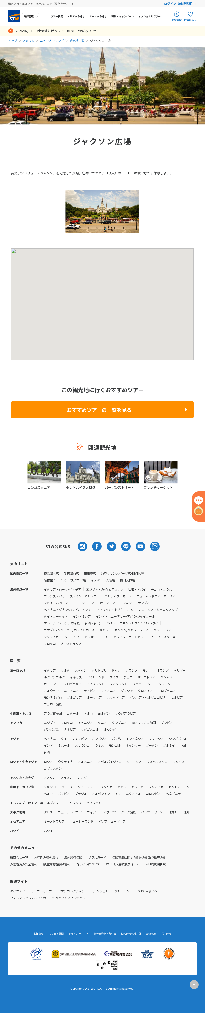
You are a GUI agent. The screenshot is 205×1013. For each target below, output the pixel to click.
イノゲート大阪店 (103, 580)
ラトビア (90, 690)
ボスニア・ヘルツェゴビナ (148, 697)
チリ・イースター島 (162, 637)
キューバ (138, 787)
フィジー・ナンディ (136, 603)
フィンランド (119, 684)
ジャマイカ (156, 787)
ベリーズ (67, 787)
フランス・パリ (54, 596)
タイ (64, 738)
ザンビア (167, 722)
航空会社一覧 (19, 857)
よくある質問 (56, 933)
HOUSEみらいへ (147, 891)
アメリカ (28, 40)
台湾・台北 (92, 623)
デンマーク (163, 684)
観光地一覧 (77, 40)
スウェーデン (142, 684)
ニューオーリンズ (52, 40)
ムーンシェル (100, 891)
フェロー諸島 (53, 704)
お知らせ (39, 933)
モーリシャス (73, 803)
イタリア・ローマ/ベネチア (62, 589)
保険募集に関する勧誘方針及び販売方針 (139, 857)
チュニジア (85, 722)
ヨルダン (104, 713)
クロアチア (145, 690)
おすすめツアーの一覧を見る (99, 409)
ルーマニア (94, 697)
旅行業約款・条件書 (105, 933)
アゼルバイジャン (110, 761)
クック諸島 (128, 812)
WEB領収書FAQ (156, 864)
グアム (159, 812)
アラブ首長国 (53, 713)
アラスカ (67, 777)
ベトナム (50, 738)
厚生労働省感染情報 (56, 864)
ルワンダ (110, 729)
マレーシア (156, 738)
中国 (183, 745)
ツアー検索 (57, 16)
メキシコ (50, 787)
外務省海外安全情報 (23, 864)
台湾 (47, 752)
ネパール (64, 745)
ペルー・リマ (163, 630)
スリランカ (82, 745)
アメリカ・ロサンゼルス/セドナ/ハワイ (131, 623)
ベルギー (180, 670)
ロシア (48, 761)
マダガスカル (90, 729)
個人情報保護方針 (131, 933)
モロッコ (50, 643)
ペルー (48, 793)
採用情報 (166, 933)
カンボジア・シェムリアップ (158, 609)
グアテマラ (85, 787)
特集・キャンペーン (123, 16)
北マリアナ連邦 (179, 812)
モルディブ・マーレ (118, 596)
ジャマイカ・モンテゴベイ (62, 637)
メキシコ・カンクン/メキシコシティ (124, 630)
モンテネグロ (53, 697)
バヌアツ (110, 812)
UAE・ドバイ (137, 589)
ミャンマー (133, 745)
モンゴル (115, 745)
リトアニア (108, 690)
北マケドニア (116, 697)
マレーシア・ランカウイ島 (62, 623)
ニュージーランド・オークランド (95, 603)
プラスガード (97, 857)
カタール (73, 713)
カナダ (82, 777)
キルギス (179, 761)
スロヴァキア (73, 684)
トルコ (88, 713)
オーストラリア (71, 643)
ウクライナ (65, 761)
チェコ (128, 677)
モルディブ (51, 803)
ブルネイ (169, 745)
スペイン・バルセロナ (85, 596)
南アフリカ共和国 (144, 722)
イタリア (50, 670)
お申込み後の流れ (46, 857)
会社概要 (151, 933)
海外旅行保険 (73, 857)
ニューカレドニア (70, 812)
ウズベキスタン (157, 761)
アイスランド (96, 684)
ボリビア (64, 793)
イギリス (76, 677)
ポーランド (51, 684)
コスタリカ (105, 787)
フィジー (93, 812)
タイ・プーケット (56, 616)
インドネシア (82, 616)
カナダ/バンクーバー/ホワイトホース (69, 630)
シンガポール (178, 738)
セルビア (177, 697)
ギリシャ (127, 690)
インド (48, 745)
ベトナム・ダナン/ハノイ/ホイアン (68, 609)
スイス (114, 677)
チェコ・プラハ (161, 589)
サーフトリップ (41, 891)
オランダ (163, 670)
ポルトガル (99, 670)
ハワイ (48, 830)
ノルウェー (51, 690)
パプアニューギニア (112, 821)
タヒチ (48, 812)
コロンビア (153, 793)
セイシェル (94, 803)
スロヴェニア (167, 690)
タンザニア (119, 722)
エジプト (50, 722)
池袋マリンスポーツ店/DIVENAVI (123, 573)
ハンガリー (168, 677)
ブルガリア (74, 697)
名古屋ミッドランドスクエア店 (65, 580)
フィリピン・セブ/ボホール (115, 609)
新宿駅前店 (71, 573)
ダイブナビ (17, 891)
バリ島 (116, 738)
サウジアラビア (125, 713)
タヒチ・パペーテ (56, 603)
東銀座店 (90, 573)
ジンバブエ (51, 729)
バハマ (122, 787)
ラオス (99, 745)
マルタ (65, 670)
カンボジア (99, 738)
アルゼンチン (101, 793)
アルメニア (85, 761)
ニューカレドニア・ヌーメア (156, 596)
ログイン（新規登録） (179, 3)
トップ (12, 40)
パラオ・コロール (97, 637)
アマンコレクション (71, 891)
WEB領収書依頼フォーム (123, 864)
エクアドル (133, 793)
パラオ (145, 812)
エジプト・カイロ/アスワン (105, 589)
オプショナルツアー (149, 16)
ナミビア (70, 729)
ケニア (102, 722)
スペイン (81, 670)
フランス (132, 670)
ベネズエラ (173, 793)
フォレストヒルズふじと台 (28, 898)
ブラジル (81, 793)
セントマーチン (179, 787)
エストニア (71, 690)
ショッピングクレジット (68, 898)
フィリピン (79, 738)
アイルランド (96, 677)
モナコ (147, 670)
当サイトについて (88, 864)
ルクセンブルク (54, 677)
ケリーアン (122, 891)
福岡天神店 (127, 580)
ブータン (152, 745)
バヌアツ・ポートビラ (129, 637)
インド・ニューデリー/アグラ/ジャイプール (125, 616)
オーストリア (147, 677)
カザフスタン (53, 768)
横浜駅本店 (51, 573)
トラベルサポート (79, 933)
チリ (118, 793)
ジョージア (134, 761)
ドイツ (116, 670)
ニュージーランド (82, 821)
